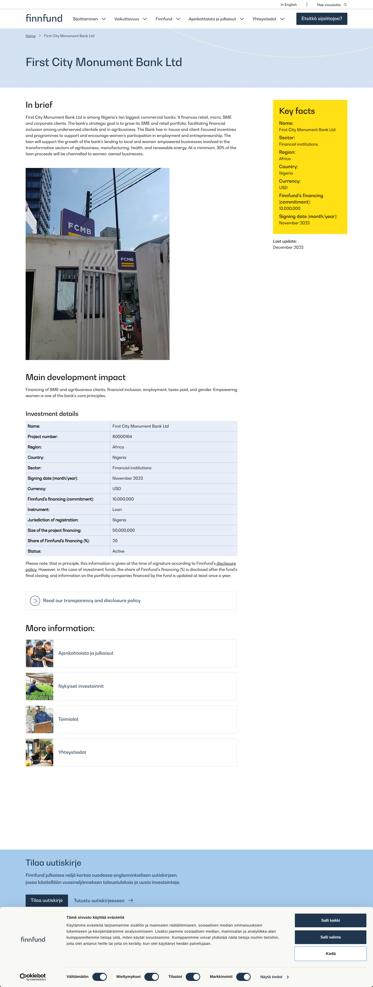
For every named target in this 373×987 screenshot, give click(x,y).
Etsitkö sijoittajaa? (321, 18)
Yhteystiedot (264, 18)
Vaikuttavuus (126, 18)
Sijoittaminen (85, 18)
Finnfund (164, 18)
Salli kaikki (330, 920)
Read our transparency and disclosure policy (92, 600)
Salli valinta (330, 937)
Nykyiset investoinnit (81, 686)
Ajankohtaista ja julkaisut (212, 18)
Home (31, 36)
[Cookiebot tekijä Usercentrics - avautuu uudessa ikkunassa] (33, 977)
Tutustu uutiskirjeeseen (100, 900)
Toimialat (68, 719)
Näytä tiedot (271, 977)
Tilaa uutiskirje (47, 900)
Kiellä (331, 953)
